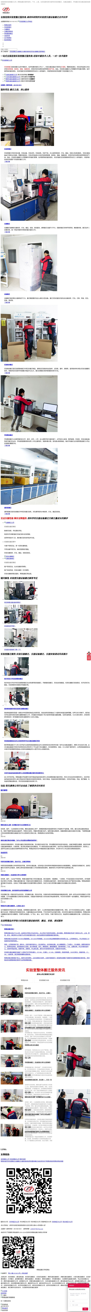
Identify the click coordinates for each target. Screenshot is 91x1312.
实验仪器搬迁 (35, 51)
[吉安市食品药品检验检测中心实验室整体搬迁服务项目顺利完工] (16, 769)
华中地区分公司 (14, 1222)
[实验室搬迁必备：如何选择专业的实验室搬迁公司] (12, 1026)
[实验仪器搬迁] (9, 556)
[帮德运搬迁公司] (6, 12)
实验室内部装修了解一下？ (12, 649)
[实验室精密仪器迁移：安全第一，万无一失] (12, 1078)
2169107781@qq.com (36, 1229)
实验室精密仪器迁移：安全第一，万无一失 (38, 1080)
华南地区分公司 (57, 1222)
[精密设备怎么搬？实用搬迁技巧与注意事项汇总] (12, 1095)
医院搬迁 (42, 51)
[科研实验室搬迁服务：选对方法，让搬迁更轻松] (12, 991)
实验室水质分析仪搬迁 (32, 1045)
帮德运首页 (7, 25)
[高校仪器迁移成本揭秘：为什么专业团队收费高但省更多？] (12, 1113)
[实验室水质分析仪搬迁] (12, 1043)
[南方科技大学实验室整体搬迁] (16, 675)
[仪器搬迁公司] (9, 522)
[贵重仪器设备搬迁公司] (12, 81)
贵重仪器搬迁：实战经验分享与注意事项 (13, 875)
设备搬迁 (7, 294)
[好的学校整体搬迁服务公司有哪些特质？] (12, 1130)
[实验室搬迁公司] (6, 60)
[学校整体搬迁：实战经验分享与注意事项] (12, 1060)
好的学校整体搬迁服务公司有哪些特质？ (37, 1132)
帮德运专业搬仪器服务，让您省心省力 (13, 906)
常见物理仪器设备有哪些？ (12, 602)
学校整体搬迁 (8, 435)
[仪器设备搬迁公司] (10, 74)
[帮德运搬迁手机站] (18, 1269)
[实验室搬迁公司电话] (25, 21)
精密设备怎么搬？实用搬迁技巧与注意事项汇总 (16, 825)
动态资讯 (7, 35)
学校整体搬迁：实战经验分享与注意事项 (37, 1062)
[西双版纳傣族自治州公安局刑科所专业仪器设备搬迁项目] (16, 737)
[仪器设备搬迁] (9, 558)
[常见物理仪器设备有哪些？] (21, 599)
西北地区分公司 (68, 1222)
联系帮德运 (7, 40)
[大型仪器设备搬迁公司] (12, 77)
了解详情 (7, 161)
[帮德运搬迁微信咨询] (29, 1218)
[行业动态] (73, 1057)
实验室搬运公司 (15, 1159)
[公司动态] (73, 1005)
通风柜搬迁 (7, 507)
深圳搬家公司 (5, 1159)
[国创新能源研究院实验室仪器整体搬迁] (16, 705)
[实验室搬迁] (27, 145)
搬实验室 (23, 1159)
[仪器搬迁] (29, 220)
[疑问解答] (73, 1109)
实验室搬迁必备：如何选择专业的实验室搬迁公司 (16, 890)
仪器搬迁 (7, 29)
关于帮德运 (7, 38)
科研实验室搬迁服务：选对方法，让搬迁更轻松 (16, 861)
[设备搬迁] (29, 290)
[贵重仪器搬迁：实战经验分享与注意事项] (12, 1008)
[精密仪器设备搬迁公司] (12, 79)
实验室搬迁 (7, 27)
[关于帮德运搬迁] (6, 925)
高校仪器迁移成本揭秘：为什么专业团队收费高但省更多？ (19, 840)
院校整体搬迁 (8, 33)
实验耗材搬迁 (8, 364)
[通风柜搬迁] (29, 504)
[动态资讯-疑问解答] (26, 818)
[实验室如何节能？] (21, 623)
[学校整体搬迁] (29, 431)
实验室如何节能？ (10, 626)
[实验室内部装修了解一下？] (21, 646)
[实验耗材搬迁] (29, 361)
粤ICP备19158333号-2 (15, 1273)
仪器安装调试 (8, 31)
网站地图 (60, 1161)
